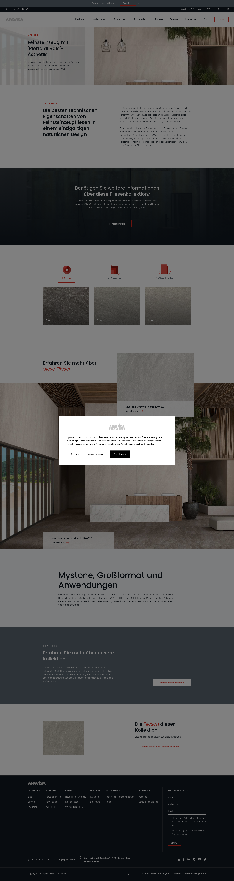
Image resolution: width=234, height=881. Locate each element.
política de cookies (145, 444)
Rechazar (75, 454)
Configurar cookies (96, 454)
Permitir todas (120, 454)
